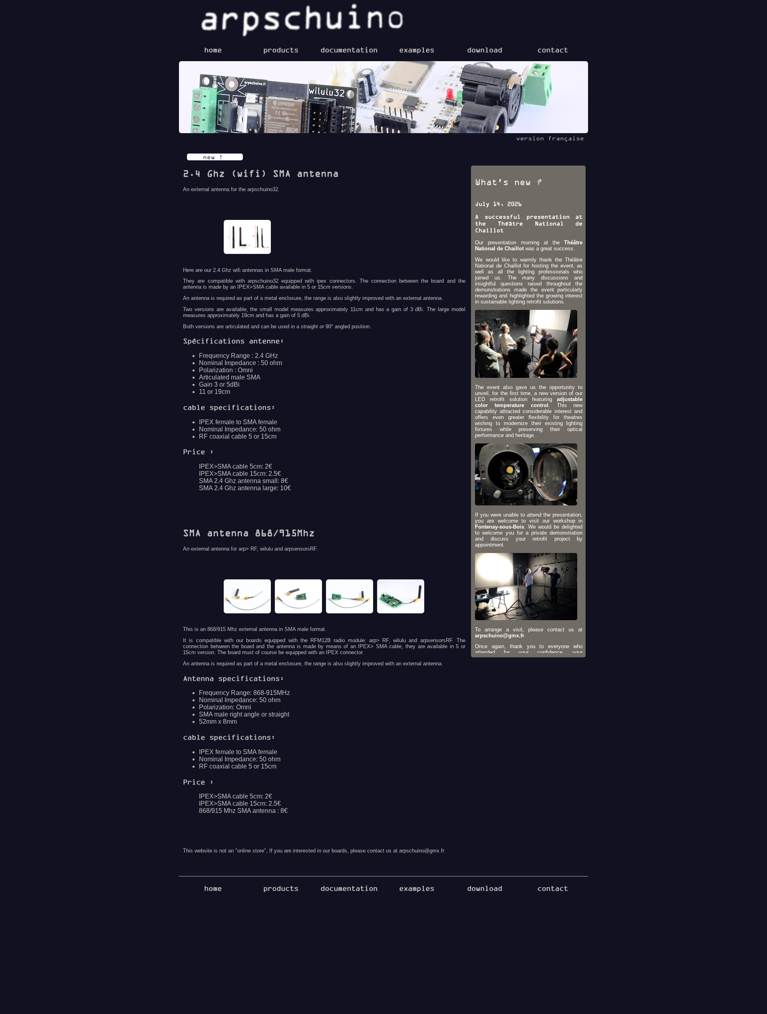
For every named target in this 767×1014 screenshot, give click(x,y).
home (213, 50)
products (280, 50)
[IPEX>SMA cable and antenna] (247, 597)
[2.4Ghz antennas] (247, 237)
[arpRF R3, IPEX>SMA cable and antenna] (298, 597)
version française (550, 138)
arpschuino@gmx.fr (499, 636)
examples (416, 50)
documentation (349, 50)
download (484, 50)
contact (552, 50)
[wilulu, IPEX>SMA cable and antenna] (400, 597)
